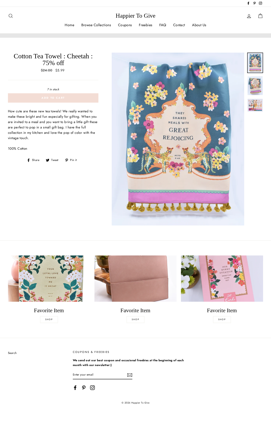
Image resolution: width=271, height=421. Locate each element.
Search (12, 353)
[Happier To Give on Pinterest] (83, 387)
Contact (179, 25)
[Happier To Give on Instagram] (92, 387)
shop (49, 319)
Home (69, 25)
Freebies (145, 25)
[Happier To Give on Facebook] (75, 387)
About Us (199, 25)
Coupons (125, 25)
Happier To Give (135, 16)
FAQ (162, 25)
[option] (178, 139)
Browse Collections (96, 25)
